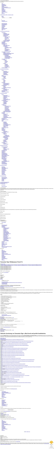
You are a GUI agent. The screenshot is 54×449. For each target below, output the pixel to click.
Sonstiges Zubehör (7, 58)
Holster (6, 134)
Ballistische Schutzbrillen (6, 52)
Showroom (3, 250)
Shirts (4, 79)
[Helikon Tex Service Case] (4, 378)
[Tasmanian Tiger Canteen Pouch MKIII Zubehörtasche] (7, 345)
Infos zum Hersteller (10, 286)
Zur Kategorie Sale (2, 183)
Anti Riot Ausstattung (4, 67)
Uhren (2, 120)
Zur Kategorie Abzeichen (3, 165)
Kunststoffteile (5, 101)
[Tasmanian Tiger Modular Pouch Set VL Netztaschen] (7, 365)
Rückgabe (3, 9)
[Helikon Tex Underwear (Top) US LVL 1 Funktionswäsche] (8, 342)
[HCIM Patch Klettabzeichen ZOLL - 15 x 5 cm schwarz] (7, 375)
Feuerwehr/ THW (4, 170)
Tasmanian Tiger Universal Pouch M (14, 362)
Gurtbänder (4, 102)
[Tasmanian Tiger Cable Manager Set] (5, 369)
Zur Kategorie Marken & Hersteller (4, 182)
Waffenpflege (5, 133)
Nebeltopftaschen (5, 234)
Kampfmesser (5, 96)
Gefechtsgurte (5, 147)
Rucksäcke (4, 105)
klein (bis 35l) (6, 106)
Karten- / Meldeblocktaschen (5, 155)
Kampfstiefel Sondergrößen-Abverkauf (7, 246)
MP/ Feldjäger (3, 167)
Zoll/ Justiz (3, 166)
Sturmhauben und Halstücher (7, 87)
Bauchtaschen (3, 162)
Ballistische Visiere (7, 49)
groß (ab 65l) (6, 108)
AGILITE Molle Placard (10, 346)
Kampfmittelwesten (4, 150)
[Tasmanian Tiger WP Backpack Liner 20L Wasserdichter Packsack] (9, 359)
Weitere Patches (4, 174)
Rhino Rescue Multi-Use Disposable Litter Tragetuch (21, 348)
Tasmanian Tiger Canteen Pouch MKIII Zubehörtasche (22, 345)
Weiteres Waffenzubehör (6, 136)
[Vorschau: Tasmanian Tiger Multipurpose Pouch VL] (7, 264)
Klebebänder (5, 103)
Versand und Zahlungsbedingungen (6, 7)
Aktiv (5, 60)
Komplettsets (5, 33)
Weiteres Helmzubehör (8, 51)
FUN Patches (3, 169)
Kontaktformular (18, 441)
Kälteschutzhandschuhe (6, 83)
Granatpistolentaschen (6, 232)
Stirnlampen (4, 121)
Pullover (4, 76)
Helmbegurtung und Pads (8, 47)
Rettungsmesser (5, 95)
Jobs (2, 3)
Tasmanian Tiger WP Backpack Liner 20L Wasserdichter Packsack (26, 359)
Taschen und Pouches (6, 115)
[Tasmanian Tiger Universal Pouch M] (5, 362)
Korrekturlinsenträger (7, 56)
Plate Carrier (6, 37)
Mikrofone (6, 64)
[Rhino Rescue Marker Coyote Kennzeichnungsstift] (7, 349)
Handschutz (4, 141)
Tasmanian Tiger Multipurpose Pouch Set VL (18, 339)
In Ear (6, 62)
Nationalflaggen (4, 168)
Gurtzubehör (5, 149)
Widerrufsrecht (4, 256)
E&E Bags (3, 152)
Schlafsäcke (3, 142)
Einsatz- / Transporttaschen (6, 111)
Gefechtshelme (5, 44)
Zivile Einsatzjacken (6, 71)
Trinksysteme (3, 130)
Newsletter (3, 400)
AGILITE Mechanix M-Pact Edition (14, 379)
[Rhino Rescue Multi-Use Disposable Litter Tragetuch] (7, 348)
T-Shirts (4, 77)
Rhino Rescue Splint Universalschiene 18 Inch (18, 355)
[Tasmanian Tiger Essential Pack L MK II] (5, 372)
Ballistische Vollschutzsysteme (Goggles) (8, 53)
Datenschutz (3, 10)
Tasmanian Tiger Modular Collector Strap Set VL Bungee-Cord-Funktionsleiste (31, 366)
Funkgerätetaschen (4, 153)
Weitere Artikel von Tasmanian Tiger (6, 315)
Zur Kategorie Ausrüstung (3, 93)
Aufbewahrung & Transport (8, 57)
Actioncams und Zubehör (5, 127)
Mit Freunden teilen (7, 285)
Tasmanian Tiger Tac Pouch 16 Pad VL (16, 358)
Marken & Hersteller (4, 244)
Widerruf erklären (4, 397)
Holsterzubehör (7, 135)
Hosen (3, 75)
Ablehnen (1, 444)
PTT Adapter (6, 66)
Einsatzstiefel (3, 88)
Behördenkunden (4, 251)
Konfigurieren (9, 444)
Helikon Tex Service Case (11, 378)
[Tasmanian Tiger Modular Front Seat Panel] (6, 368)
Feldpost (3, 6)
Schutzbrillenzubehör (6, 54)
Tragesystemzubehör (6, 240)
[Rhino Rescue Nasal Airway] (4, 356)
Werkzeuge (3, 129)
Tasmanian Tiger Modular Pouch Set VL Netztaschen (21, 365)
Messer (3, 94)
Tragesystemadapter (4, 163)
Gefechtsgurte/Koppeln (5, 146)
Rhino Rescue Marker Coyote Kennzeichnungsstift (20, 349)
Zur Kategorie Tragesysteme (3, 145)
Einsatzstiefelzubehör (6, 89)
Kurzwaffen (6, 138)
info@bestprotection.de (14, 388)
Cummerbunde (7, 38)
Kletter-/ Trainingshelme (6, 45)
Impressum (3, 13)
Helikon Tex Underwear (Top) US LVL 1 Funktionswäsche (23, 342)
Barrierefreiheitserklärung (5, 392)
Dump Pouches (4, 151)
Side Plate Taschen (7, 39)
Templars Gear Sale (4, 247)
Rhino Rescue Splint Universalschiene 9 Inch (18, 352)
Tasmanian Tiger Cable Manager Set (14, 369)
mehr (23, 287)
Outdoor (3, 242)
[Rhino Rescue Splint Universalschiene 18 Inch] (6, 355)
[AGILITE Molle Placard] (3, 346)
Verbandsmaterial (5, 116)
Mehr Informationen (46, 443)
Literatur (3, 243)
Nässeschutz (3, 91)
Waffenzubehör (4, 132)
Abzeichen (3, 241)
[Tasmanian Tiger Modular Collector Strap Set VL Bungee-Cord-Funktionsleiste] (10, 366)
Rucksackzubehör (7, 109)
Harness (4, 148)
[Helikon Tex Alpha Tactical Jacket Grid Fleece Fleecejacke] (8, 382)
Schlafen (3, 179)
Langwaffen (5, 160)
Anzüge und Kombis (4, 90)
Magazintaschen (5, 137)
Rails (5, 48)
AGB (2, 12)
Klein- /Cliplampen (5, 125)
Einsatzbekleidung (4, 225)
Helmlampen (5, 122)
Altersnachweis (4, 391)
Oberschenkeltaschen (4, 156)
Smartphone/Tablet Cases (5, 119)
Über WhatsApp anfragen (17, 285)
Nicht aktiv (6, 61)
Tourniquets (4, 114)
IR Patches (3, 171)
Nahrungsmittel (4, 178)
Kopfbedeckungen (4, 85)
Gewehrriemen (5, 139)
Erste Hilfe (3, 113)
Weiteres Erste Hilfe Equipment (7, 117)
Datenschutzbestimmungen (7, 411)
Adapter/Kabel (7, 65)
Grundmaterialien (4, 100)
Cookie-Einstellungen (4, 258)
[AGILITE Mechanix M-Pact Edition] (5, 379)
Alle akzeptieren (5, 444)
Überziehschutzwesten (6, 34)
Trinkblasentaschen (4, 161)
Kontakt (3, 8)
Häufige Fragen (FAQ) (5, 253)
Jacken (3, 70)
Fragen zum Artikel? (4, 314)
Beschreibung (2, 286)
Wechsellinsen (7, 55)
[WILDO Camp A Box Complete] (4, 381)
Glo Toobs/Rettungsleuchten (7, 124)
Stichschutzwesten (5, 35)
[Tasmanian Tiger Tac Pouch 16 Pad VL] (5, 358)
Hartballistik (3, 42)
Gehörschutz (5, 59)
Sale (2, 245)
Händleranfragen (4, 5)
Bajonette (4, 98)
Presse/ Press (3, 172)
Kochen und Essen (4, 177)
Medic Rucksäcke (7, 110)
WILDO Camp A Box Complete (13, 381)
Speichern (2, 328)
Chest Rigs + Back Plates (6, 40)
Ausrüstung (3, 226)
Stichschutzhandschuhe (6, 84)
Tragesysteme (3, 227)
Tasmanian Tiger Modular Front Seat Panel (17, 368)
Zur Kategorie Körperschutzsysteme (4, 31)
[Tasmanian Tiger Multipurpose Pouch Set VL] (6, 339)
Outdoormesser (5, 97)
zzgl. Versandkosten (5, 272)
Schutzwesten (3, 32)
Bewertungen (6, 286)
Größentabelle (3, 11)
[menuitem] (28, 3)
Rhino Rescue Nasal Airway (11, 356)
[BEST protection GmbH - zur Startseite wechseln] (6, 14)
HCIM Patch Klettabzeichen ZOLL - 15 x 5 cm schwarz (22, 375)
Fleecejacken (5, 73)
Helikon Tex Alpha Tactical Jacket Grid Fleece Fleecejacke (23, 382)
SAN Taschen (3, 157)
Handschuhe (3, 82)
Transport (3, 104)
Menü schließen (4, 222)
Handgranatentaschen (4, 154)
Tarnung (3, 128)
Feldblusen (4, 78)
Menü (2, 16)
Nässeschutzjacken (5, 74)
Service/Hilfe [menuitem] (5, 8)
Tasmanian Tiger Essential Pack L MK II (16, 372)
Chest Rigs (4, 229)
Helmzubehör (5, 46)
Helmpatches (6, 50)
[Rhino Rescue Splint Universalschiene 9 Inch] (6, 352)
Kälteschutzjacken (5, 72)
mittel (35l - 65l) (7, 107)
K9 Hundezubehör (4, 118)
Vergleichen (2, 277)
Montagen (4, 140)
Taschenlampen (5, 123)
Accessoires (3, 112)
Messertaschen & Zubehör (6, 99)
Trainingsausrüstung (4, 43)
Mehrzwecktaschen (4, 158)
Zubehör (4, 63)
